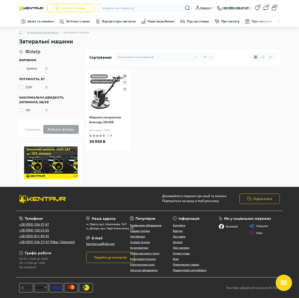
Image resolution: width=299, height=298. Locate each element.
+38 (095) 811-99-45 (34, 236)
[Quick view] (125, 76)
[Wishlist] (125, 82)
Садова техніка (140, 230)
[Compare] (125, 89)
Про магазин (262, 21)
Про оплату (230, 21)
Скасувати (32, 129)
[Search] (187, 8)
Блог (176, 258)
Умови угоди (181, 253)
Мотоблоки (137, 236)
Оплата (177, 242)
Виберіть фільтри (61, 129)
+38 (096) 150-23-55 (34, 230)
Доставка (179, 236)
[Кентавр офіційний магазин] (83, 198)
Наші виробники (161, 21)
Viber (259, 232)
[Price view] (270, 57)
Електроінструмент (143, 258)
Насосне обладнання (144, 270)
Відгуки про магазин (118, 21)
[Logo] (31, 8)
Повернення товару (186, 264)
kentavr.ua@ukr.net (100, 244)
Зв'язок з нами (78, 21)
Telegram (262, 225)
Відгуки (178, 230)
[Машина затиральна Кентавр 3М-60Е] (108, 92)
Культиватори (139, 247)
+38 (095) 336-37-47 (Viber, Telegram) (47, 242)
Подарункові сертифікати (189, 270)
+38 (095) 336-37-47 (34, 224)
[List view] (263, 57)
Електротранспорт (142, 264)
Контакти (179, 225)
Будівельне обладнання (43, 32)
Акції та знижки (41, 21)
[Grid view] (255, 57)
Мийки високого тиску (145, 253)
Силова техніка (140, 242)
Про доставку (198, 21)
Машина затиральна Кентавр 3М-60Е (105, 119)
